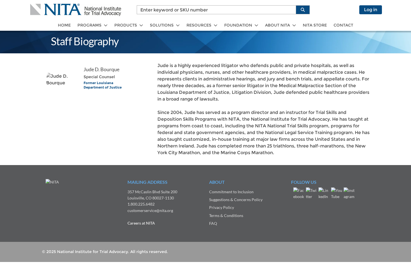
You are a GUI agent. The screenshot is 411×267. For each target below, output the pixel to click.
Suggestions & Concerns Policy (236, 199)
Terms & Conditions (226, 215)
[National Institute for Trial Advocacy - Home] (75, 9)
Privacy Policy (221, 207)
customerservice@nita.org (150, 210)
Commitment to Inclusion (231, 191)
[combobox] (214, 10)
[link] (64, 25)
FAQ (213, 223)
